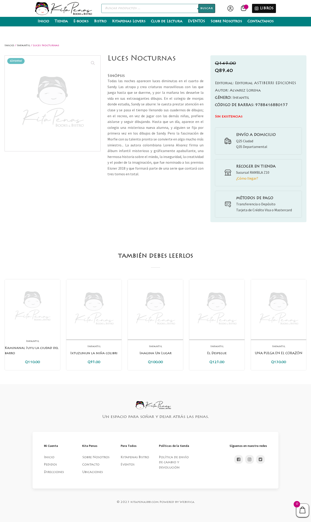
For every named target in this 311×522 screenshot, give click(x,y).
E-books (81, 21)
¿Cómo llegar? (247, 178)
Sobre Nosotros (226, 21)
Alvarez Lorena (238, 90)
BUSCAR (206, 8)
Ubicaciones (92, 472)
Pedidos (50, 464)
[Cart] (244, 8)
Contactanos (260, 21)
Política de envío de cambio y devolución (174, 462)
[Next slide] (302, 324)
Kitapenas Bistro (135, 457)
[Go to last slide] (8, 324)
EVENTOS (196, 21)
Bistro (100, 21)
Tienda (61, 21)
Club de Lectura (166, 21)
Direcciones (54, 472)
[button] (93, 63)
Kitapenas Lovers (128, 21)
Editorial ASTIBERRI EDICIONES (255, 83)
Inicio (43, 21)
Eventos (128, 464)
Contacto (90, 464)
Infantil (23, 45)
